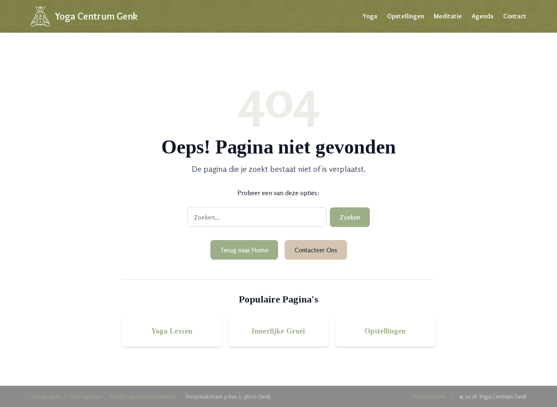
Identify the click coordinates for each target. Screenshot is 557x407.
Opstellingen (405, 16)
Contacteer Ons (315, 250)
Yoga (370, 16)
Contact (514, 16)
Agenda (482, 16)
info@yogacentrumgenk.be (143, 396)
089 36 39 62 (46, 396)
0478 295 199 (84, 396)
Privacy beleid (429, 396)
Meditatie (448, 16)
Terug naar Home (244, 250)
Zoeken (350, 217)
